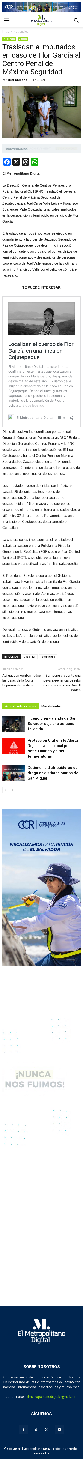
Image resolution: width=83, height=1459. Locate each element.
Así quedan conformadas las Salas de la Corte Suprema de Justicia (21, 680)
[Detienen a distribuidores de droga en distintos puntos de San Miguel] (13, 773)
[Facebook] (23, 1429)
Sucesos (23, 38)
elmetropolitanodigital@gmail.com (51, 1396)
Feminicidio (48, 656)
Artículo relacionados (20, 706)
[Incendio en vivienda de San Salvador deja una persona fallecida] (13, 724)
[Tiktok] (36, 1429)
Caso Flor (30, 656)
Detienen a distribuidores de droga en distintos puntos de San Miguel (53, 772)
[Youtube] (59, 1429)
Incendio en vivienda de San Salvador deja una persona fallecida (52, 723)
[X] (46, 1429)
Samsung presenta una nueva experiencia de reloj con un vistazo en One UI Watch (61, 682)
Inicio (5, 31)
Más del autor (51, 706)
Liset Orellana (17, 79)
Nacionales (9, 38)
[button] (76, 20)
